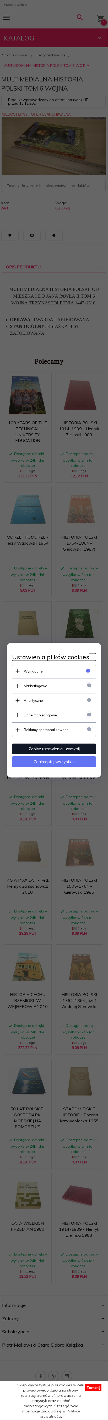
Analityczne (33, 700)
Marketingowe (35, 686)
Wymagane (33, 671)
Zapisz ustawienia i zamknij (54, 748)
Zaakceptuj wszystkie (54, 761)
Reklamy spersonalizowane (46, 730)
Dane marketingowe (40, 715)
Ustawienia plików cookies (50, 657)
